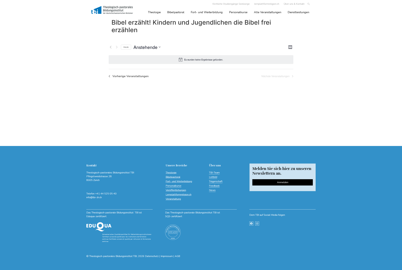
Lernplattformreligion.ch (178, 194)
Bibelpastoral (175, 12)
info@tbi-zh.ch (94, 197)
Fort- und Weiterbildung (207, 12)
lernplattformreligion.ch (266, 3)
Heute (126, 47)
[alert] (201, 59)
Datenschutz (152, 256)
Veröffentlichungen (176, 190)
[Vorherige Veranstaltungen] (110, 47)
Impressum (167, 256)
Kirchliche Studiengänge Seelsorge (231, 3)
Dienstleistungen (298, 12)
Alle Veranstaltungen (267, 12)
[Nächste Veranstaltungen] (117, 47)
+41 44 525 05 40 (106, 193)
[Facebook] (251, 223)
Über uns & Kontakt (294, 3)
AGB (177, 256)
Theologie (154, 12)
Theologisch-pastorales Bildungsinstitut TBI (113, 256)
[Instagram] (257, 223)
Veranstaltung (173, 199)
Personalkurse (238, 12)
